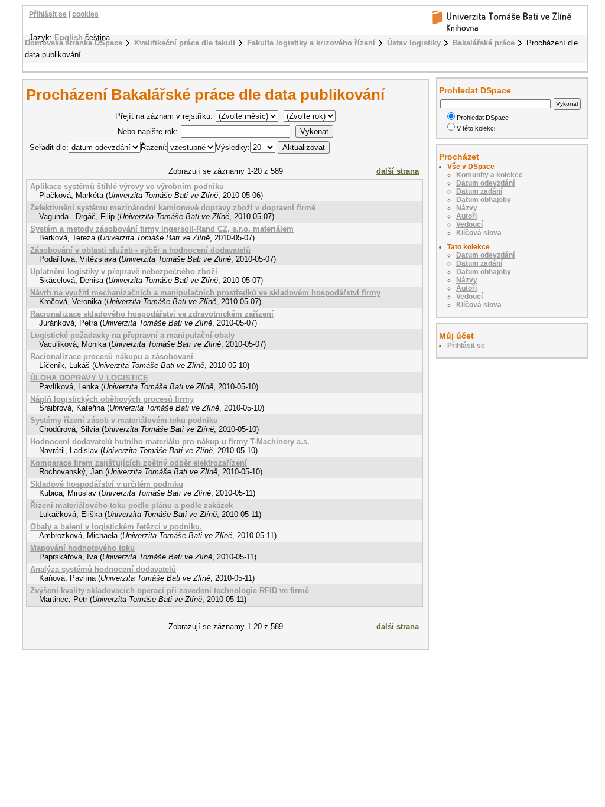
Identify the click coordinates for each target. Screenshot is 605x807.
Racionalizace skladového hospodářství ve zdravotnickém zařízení (152, 314)
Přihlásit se (48, 14)
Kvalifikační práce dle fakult (184, 42)
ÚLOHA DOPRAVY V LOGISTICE (89, 377)
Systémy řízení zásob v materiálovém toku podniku (124, 420)
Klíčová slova (479, 233)
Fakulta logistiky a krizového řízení (311, 42)
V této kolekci (476, 128)
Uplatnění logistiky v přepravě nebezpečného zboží (123, 271)
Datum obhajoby (483, 200)
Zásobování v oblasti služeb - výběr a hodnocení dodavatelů (140, 250)
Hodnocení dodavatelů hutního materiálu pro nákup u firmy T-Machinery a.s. (170, 441)
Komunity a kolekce (489, 175)
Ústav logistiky (414, 42)
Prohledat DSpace (483, 117)
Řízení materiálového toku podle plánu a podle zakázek (131, 505)
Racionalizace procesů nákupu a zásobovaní (111, 356)
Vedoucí (469, 224)
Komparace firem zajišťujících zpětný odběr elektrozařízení (138, 462)
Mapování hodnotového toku (82, 548)
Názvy (466, 208)
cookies (85, 14)
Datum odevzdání (485, 183)
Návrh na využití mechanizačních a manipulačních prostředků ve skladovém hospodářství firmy (205, 292)
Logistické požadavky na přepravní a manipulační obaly (132, 335)
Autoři (466, 216)
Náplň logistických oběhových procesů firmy (112, 399)
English (68, 37)
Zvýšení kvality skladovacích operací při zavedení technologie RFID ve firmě (169, 590)
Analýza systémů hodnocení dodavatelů (103, 569)
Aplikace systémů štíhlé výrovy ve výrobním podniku (127, 186)
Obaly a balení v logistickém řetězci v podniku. (116, 526)
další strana (397, 171)
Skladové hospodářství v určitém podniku (106, 484)
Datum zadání (479, 191)
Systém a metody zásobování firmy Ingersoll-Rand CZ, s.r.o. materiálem (162, 228)
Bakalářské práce (484, 42)
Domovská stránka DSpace (73, 42)
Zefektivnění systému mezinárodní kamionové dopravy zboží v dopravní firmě (172, 207)
